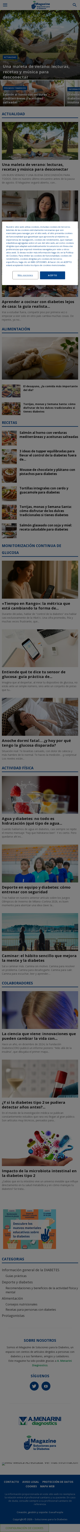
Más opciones (25, 275)
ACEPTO (52, 275)
